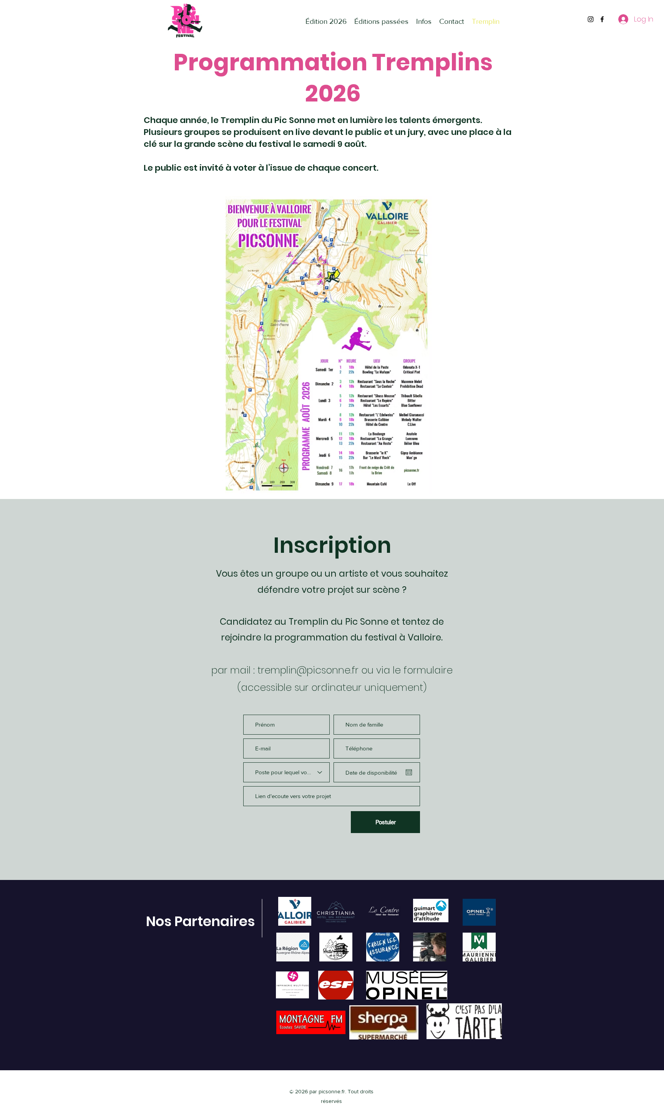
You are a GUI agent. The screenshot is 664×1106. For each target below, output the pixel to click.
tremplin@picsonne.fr (308, 670)
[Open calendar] (409, 772)
